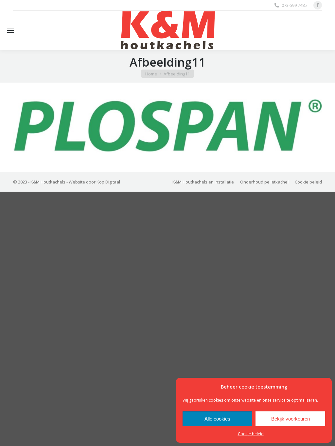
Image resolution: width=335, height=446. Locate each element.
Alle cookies (217, 419)
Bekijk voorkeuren (290, 419)
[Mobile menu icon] (10, 30)
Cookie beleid (251, 434)
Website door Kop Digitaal (94, 182)
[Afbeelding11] (167, 125)
